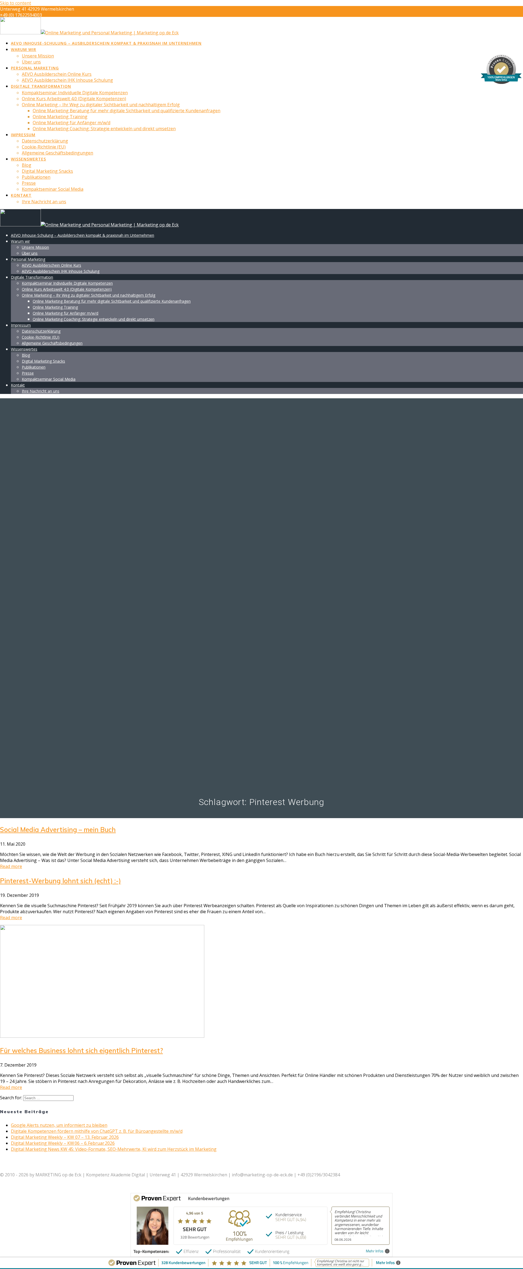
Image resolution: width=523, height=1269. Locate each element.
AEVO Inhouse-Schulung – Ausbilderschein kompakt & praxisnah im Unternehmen (106, 43)
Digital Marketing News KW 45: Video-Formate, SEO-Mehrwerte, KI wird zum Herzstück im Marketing (114, 1149)
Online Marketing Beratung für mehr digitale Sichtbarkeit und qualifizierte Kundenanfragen (126, 111)
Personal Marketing (35, 68)
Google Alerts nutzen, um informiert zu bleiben (59, 1125)
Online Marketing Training (60, 117)
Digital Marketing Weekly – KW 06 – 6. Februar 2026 (63, 1143)
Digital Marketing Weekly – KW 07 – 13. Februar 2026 (65, 1137)
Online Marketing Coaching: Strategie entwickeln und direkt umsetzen (104, 129)
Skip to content (15, 3)
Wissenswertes (28, 159)
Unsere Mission (38, 56)
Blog (26, 165)
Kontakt (21, 195)
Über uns (31, 62)
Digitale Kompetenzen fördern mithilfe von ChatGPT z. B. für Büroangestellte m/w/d (97, 1131)
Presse (29, 183)
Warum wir (23, 49)
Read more (11, 866)
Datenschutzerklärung (45, 141)
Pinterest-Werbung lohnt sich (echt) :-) (60, 881)
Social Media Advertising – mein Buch (58, 829)
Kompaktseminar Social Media (52, 189)
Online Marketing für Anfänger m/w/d (71, 123)
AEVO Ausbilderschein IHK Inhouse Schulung (67, 80)
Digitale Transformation (41, 86)
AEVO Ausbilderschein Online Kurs (57, 74)
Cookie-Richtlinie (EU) (44, 147)
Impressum (23, 134)
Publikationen (36, 177)
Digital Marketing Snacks (47, 171)
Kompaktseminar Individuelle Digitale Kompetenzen (75, 93)
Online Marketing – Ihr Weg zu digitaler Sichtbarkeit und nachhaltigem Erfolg (101, 105)
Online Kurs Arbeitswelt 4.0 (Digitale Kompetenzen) (74, 99)
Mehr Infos (375, 1251)
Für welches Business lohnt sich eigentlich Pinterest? (81, 1050)
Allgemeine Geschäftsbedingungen (57, 153)
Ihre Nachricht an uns (44, 202)
